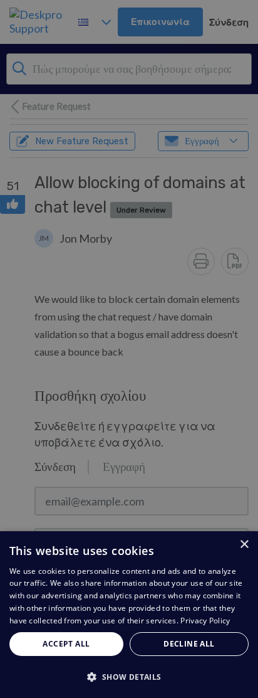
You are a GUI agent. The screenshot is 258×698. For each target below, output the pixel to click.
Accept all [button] (66, 643)
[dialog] (129, 614)
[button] (129, 676)
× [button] (244, 544)
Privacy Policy (205, 620)
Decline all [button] (188, 643)
